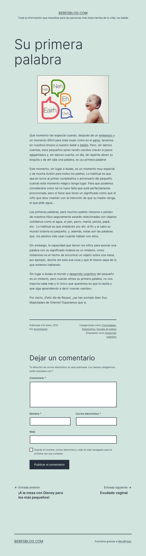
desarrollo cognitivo (82, 274)
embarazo (106, 135)
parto (96, 140)
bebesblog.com (73, 13)
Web (32, 431)
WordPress (124, 541)
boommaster (41, 329)
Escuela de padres (106, 329)
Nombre (35, 413)
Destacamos (88, 329)
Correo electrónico (88, 413)
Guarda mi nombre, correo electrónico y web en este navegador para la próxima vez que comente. (73, 451)
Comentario (38, 377)
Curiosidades (109, 325)
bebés (84, 145)
